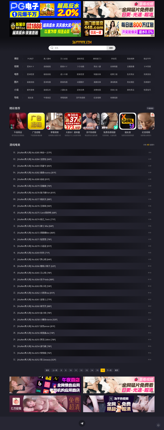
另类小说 (113, 90)
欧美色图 (63, 82)
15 (97, 370)
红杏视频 (97, 97)
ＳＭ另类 (147, 66)
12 (81, 370)
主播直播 (130, 66)
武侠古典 (80, 90)
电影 (16, 74)
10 (71, 370)
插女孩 (30, 97)
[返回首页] (158, 425)
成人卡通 (63, 74)
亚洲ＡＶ (30, 66)
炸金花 (114, 58)
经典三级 (113, 74)
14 (92, 370)
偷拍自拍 (47, 74)
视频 (16, 66)
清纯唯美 (113, 82)
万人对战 (63, 58)
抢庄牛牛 (147, 58)
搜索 (111, 48)
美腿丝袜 (97, 82)
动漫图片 (80, 82)
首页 (47, 370)
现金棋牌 (130, 58)
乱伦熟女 (130, 74)
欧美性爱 (80, 74)
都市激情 (30, 90)
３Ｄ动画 (80, 66)
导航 (16, 97)
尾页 (116, 370)
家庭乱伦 (47, 90)
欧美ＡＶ (63, 66)
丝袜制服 (113, 66)
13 (87, 370)
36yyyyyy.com (82, 42)
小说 (16, 89)
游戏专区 (80, 58)
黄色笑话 (130, 90)
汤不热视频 (80, 97)
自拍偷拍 (47, 66)
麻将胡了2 (97, 58)
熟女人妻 (97, 66)
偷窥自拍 (30, 82)
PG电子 (31, 58)
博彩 (16, 58)
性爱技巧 (147, 90)
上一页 (55, 370)
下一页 (109, 370)
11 (76, 370)
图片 (16, 82)
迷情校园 (97, 90)
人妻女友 (63, 90)
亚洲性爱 (30, 74)
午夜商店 (47, 97)
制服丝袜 (97, 74)
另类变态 (147, 74)
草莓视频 (63, 97)
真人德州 (47, 58)
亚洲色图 (47, 82)
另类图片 (147, 82)
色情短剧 (113, 97)
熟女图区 (130, 82)
